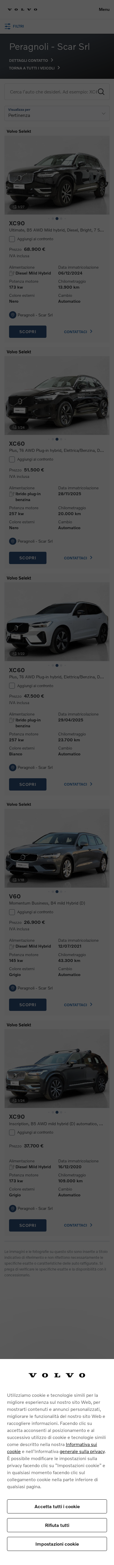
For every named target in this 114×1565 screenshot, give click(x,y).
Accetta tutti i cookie (57, 1506)
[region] (57, 1462)
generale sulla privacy (82, 1451)
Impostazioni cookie (57, 1544)
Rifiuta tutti (57, 1525)
